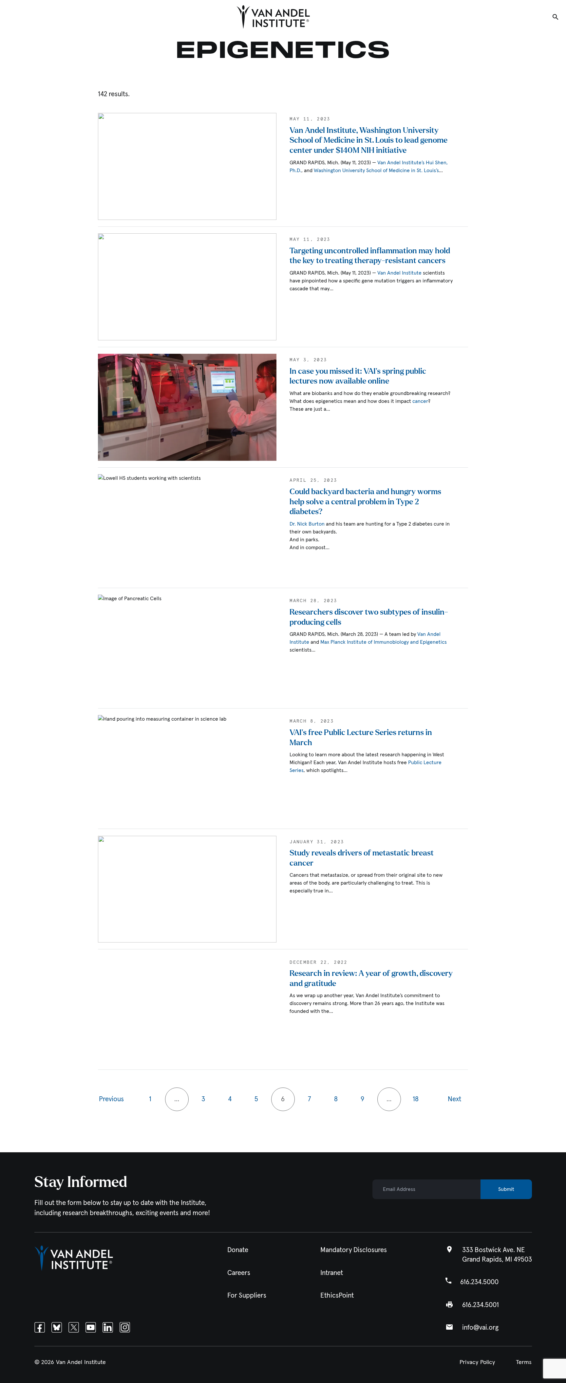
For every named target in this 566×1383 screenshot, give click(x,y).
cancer (420, 401)
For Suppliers (246, 1295)
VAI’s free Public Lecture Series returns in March (361, 737)
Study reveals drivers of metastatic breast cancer (362, 858)
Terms (524, 1363)
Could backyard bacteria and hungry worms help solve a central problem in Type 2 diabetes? (365, 502)
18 (416, 1099)
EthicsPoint (337, 1295)
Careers (238, 1273)
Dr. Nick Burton (307, 524)
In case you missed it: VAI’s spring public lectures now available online (358, 376)
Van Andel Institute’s (400, 162)
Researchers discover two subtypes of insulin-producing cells (369, 617)
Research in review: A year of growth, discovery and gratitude (371, 978)
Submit (506, 1189)
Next (455, 1099)
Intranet (331, 1273)
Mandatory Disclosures (353, 1250)
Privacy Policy (477, 1363)
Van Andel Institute (399, 273)
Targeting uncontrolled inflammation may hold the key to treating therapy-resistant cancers (370, 256)
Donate (237, 1250)
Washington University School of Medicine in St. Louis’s (376, 170)
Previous (111, 1099)
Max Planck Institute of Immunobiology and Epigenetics (383, 642)
